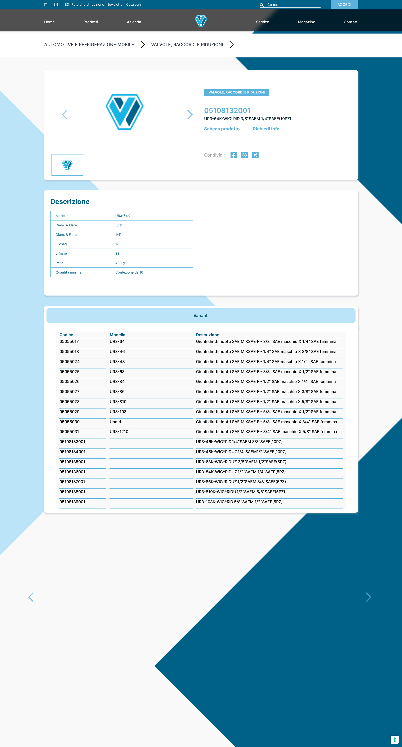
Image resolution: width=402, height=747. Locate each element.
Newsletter (115, 4)
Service (262, 22)
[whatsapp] (244, 156)
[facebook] (233, 156)
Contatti (351, 22)
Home (49, 22)
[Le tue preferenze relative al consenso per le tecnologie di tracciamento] (395, 740)
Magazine (306, 22)
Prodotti (91, 22)
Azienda (134, 22)
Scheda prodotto (222, 128)
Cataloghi (134, 4)
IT (45, 4)
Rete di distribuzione (87, 4)
